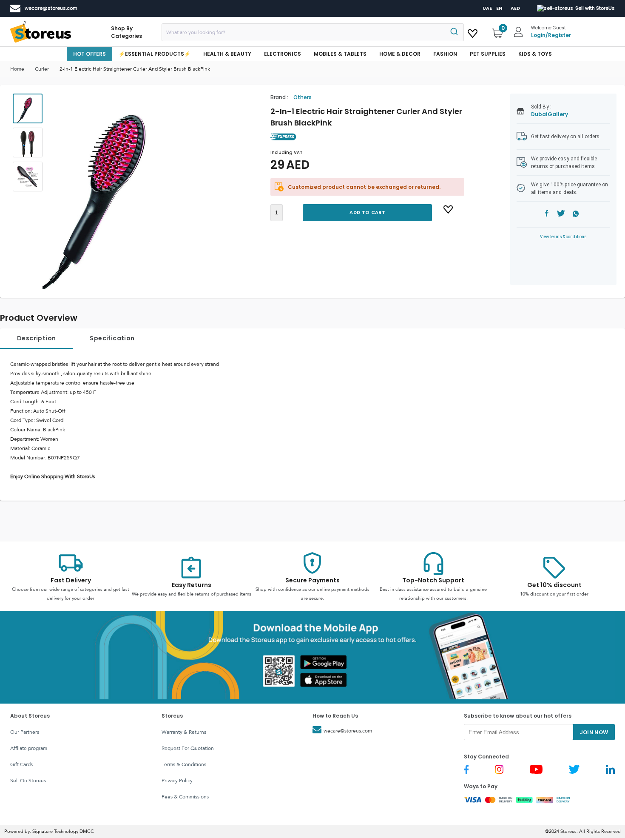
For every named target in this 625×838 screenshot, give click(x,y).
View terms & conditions (563, 236)
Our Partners (24, 732)
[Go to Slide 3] (28, 176)
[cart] (472, 32)
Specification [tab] (112, 338)
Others (302, 97)
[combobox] (313, 32)
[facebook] (546, 214)
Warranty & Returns (184, 732)
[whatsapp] (576, 214)
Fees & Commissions (185, 796)
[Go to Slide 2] (28, 142)
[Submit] (453, 32)
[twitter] (561, 214)
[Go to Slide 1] (28, 108)
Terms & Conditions (184, 764)
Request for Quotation (188, 748)
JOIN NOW (594, 732)
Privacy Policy (177, 780)
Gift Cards (21, 764)
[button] (114, 191)
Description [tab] (36, 338)
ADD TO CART (367, 212)
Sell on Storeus (28, 780)
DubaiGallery (549, 114)
